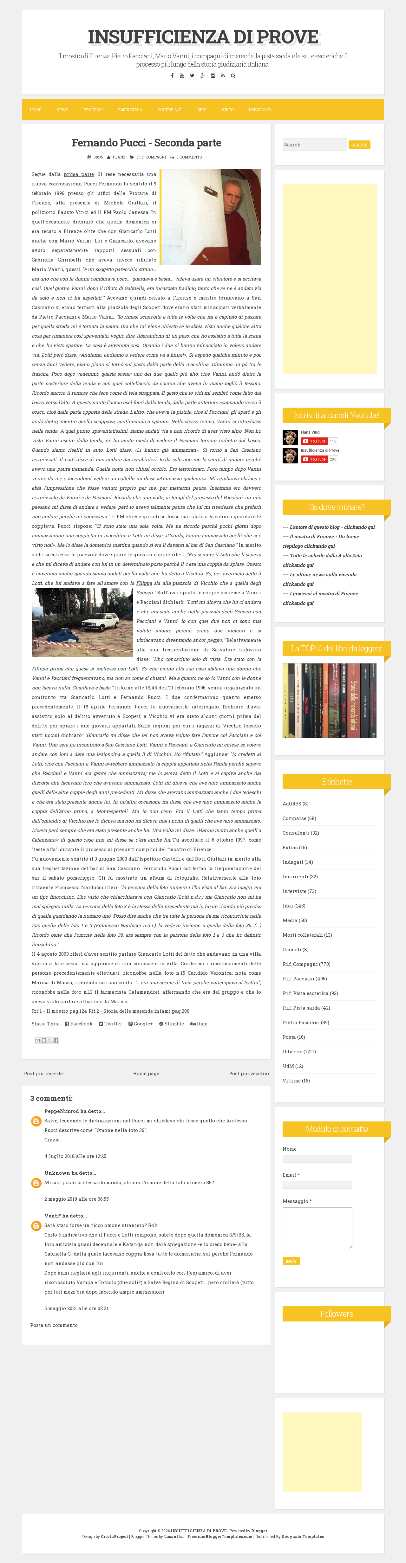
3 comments (189, 156)
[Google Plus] (202, 75)
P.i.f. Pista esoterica (306, 993)
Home (35, 109)
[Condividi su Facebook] (56, 1040)
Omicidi (292, 949)
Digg (202, 1023)
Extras (290, 847)
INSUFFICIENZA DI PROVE (203, 35)
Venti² (52, 1215)
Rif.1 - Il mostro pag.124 (59, 1011)
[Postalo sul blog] (44, 1040)
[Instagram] (212, 75)
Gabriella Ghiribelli (56, 259)
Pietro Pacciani (301, 1022)
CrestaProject (114, 1536)
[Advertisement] (330, 279)
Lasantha (174, 1536)
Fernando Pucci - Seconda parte (146, 142)
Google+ (143, 1023)
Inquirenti (295, 876)
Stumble (173, 1023)
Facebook (81, 1023)
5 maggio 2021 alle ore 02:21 (76, 1308)
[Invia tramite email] (38, 1040)
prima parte (79, 174)
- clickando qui (357, 527)
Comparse (294, 818)
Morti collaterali (303, 935)
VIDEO (227, 109)
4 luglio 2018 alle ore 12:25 (75, 1156)
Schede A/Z (169, 109)
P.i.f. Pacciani (298, 978)
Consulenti (296, 833)
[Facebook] (172, 75)
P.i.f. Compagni (151, 156)
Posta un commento (54, 1325)
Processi (93, 109)
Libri (201, 109)
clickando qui (319, 546)
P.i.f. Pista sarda (301, 1007)
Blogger (259, 1530)
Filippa (144, 583)
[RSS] (223, 75)
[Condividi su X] (50, 1040)
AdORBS (292, 803)
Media (290, 920)
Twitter (112, 1023)
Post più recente (43, 1073)
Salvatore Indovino (236, 649)
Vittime (292, 1080)
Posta (289, 1037)
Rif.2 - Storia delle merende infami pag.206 (138, 1011)
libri (288, 905)
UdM (288, 1066)
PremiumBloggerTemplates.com (219, 1536)
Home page (146, 1073)
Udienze (292, 1051)
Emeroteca (130, 109)
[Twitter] (192, 75)
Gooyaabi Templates (303, 1536)
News (62, 109)
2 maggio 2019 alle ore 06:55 (76, 1199)
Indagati (293, 862)
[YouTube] (181, 75)
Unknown (57, 1173)
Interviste (294, 891)
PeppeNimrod (61, 1111)
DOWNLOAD (260, 109)
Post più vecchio (249, 1073)
